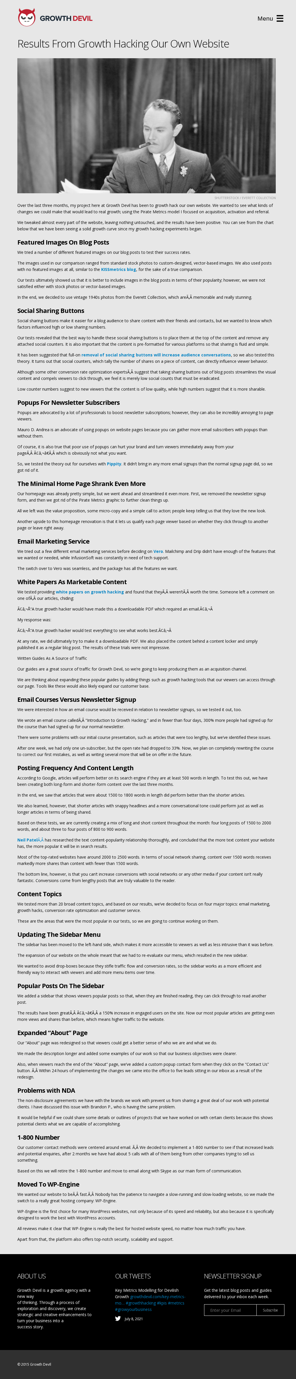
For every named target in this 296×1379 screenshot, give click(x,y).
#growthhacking (141, 1303)
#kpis (162, 1303)
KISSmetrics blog (118, 269)
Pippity (114, 464)
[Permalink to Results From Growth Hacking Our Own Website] (146, 125)
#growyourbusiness (133, 1309)
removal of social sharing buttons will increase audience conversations (156, 355)
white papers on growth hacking (90, 592)
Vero (158, 551)
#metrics (176, 1303)
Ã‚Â (31, 840)
